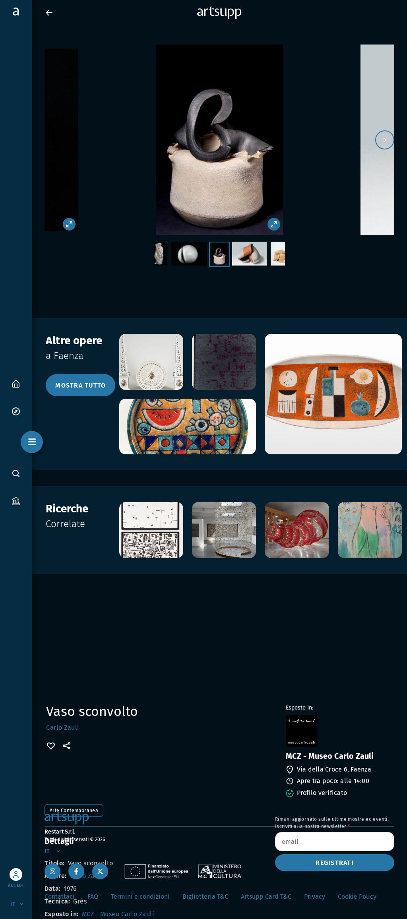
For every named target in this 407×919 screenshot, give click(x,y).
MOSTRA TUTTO (80, 385)
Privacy (314, 896)
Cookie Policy (357, 896)
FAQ (92, 896)
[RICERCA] (16, 473)
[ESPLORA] (16, 411)
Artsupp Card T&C (266, 896)
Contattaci (60, 896)
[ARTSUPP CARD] (16, 500)
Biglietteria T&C (205, 896)
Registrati (335, 863)
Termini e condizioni (140, 896)
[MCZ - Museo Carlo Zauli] (339, 731)
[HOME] (16, 383)
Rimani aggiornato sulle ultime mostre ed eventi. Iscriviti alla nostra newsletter (332, 822)
